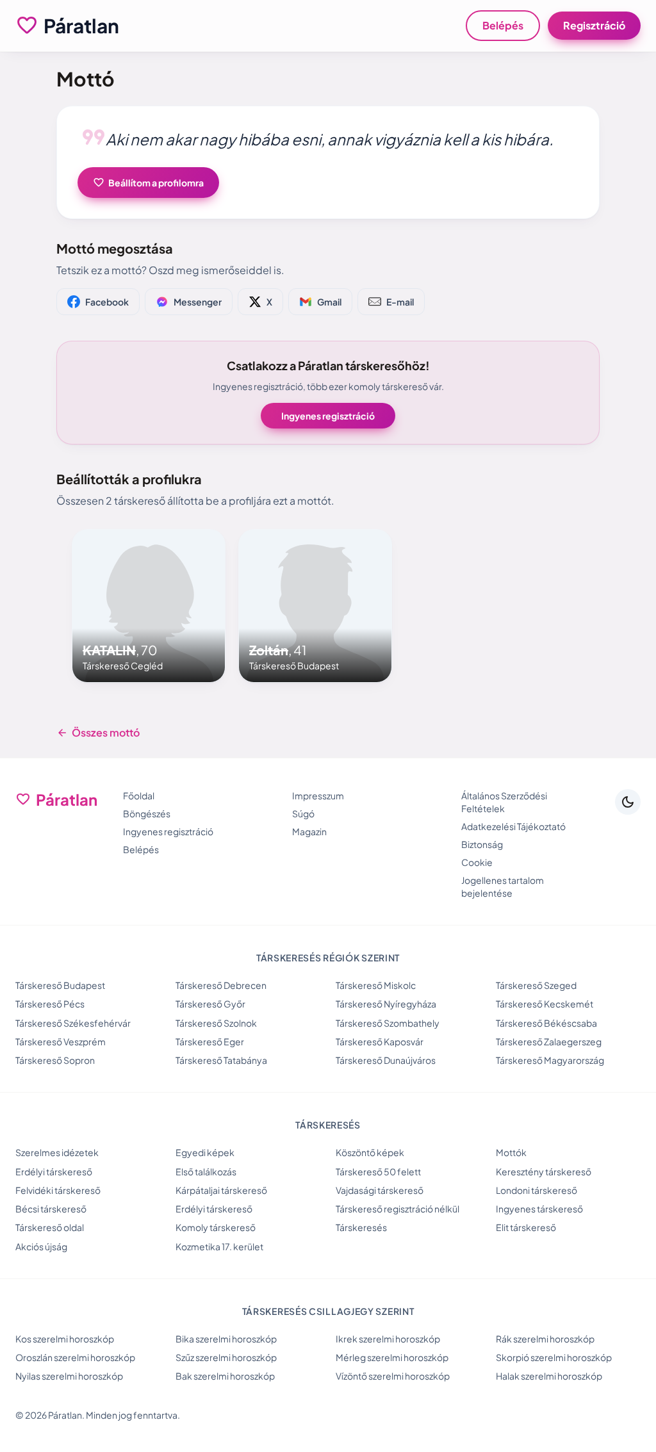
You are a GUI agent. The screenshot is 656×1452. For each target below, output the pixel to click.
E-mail (400, 301)
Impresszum (318, 795)
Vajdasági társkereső (379, 1190)
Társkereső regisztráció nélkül (397, 1208)
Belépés (502, 25)
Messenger (198, 301)
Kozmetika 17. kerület (219, 1246)
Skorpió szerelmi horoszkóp (554, 1357)
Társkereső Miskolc (376, 985)
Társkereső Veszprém (60, 1041)
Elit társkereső (526, 1227)
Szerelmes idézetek (57, 1152)
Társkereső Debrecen (221, 985)
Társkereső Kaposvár (379, 1041)
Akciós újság (41, 1246)
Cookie (477, 862)
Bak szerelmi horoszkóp (225, 1376)
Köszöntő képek (370, 1152)
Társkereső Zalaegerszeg (549, 1041)
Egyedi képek (205, 1152)
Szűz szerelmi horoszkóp (226, 1357)
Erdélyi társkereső (53, 1171)
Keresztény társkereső (543, 1171)
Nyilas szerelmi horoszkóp (69, 1376)
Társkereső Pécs (50, 1003)
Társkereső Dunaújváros (386, 1060)
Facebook (107, 301)
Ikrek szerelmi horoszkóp (388, 1338)
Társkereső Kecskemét (544, 1003)
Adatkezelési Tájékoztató (513, 826)
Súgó (303, 813)
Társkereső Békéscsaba (546, 1023)
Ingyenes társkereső (539, 1208)
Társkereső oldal (49, 1227)
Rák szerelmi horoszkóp (545, 1338)
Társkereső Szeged (536, 985)
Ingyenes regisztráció (328, 415)
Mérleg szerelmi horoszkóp (392, 1357)
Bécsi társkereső (50, 1208)
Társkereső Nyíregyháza (386, 1003)
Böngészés (146, 813)
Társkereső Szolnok (216, 1023)
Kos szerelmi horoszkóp (64, 1338)
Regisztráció (594, 25)
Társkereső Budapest (60, 985)
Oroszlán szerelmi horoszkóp (75, 1357)
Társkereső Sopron (55, 1060)
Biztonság (482, 844)
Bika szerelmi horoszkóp (226, 1338)
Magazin (309, 831)
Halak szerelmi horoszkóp (549, 1376)
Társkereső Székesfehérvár (73, 1023)
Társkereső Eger (210, 1041)
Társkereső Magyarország (550, 1060)
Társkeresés (361, 1227)
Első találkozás (206, 1171)
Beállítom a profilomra (148, 182)
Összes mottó (98, 733)
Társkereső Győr (210, 1003)
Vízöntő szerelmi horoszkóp (393, 1376)
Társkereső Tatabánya (221, 1060)
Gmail (329, 301)
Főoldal (138, 795)
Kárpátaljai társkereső (221, 1190)
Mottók (511, 1152)
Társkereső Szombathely (387, 1023)
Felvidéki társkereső (58, 1190)
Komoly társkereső (216, 1227)
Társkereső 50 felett (378, 1171)
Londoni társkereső (536, 1190)
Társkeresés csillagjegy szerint (328, 1311)
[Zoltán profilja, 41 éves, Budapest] (315, 606)
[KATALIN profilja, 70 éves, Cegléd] (148, 606)
